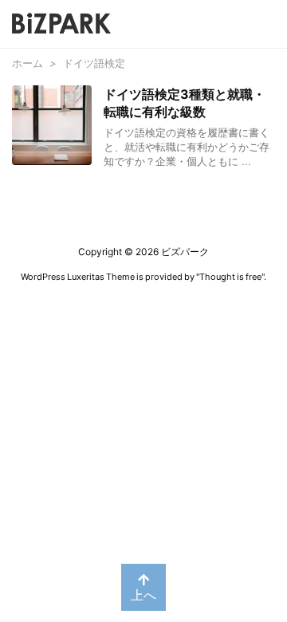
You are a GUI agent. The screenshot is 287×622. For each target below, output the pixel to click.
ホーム (27, 63)
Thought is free (230, 276)
